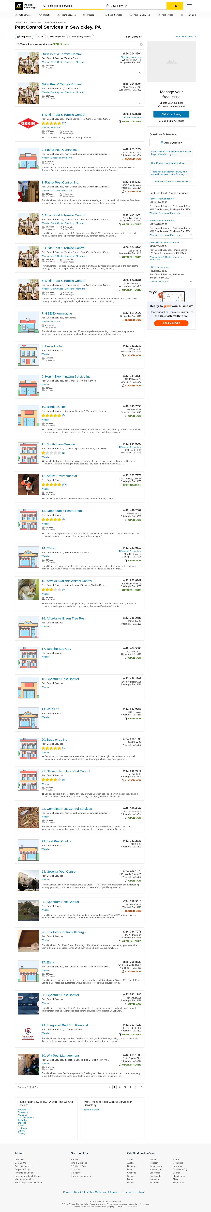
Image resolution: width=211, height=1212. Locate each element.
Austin (130, 1163)
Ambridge (22, 1120)
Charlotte (131, 1173)
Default (136, 36)
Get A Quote (57, 62)
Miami (176, 1159)
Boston (130, 1169)
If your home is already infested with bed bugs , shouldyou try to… (171, 153)
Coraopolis (23, 1112)
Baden (21, 1125)
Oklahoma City (180, 1169)
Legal (141, 1192)
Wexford (22, 1109)
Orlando (176, 1173)
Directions (70, 62)
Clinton (21, 1131)
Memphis (154, 1182)
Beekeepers (70, 317)
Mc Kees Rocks (26, 1117)
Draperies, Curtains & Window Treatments (85, 411)
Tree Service (102, 448)
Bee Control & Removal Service (80, 381)
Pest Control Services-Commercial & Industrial (104, 119)
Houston (154, 1163)
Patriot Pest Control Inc (162, 198)
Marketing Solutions (24, 1179)
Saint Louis (178, 1182)
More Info (80, 62)
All (42, 37)
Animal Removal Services (77, 552)
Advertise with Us (23, 1166)
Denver (130, 1182)
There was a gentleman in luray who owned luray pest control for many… (169, 173)
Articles (75, 1159)
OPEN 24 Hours (61, 44)
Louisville (154, 1179)
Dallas (130, 1179)
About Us (19, 1159)
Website (45, 62)
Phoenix (177, 1179)
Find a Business (79, 1163)
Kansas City (156, 1169)
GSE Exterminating (159, 267)
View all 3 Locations (131, 551)
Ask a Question (173, 142)
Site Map (75, 1169)
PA (25, 22)
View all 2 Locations (131, 447)
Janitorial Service (73, 1029)
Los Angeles (156, 1176)
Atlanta (130, 1159)
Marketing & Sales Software (28, 1182)
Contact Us (20, 1163)
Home (18, 22)
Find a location (134, 117)
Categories (76, 1173)
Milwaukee (178, 1163)
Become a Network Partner (28, 1176)
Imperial (22, 1123)
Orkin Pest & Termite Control (62, 54)
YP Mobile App (78, 1166)
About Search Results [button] (186, 37)
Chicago (131, 1176)
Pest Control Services (52, 58)
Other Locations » (132, 57)
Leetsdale (23, 1128)
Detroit (153, 1159)
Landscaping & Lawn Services (79, 448)
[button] (189, 5)
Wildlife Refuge (98, 585)
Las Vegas (155, 1173)
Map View (26, 37)
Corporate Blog (22, 1169)
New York (177, 1166)
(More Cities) (148, 1153)
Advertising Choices (25, 1173)
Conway (22, 1133)
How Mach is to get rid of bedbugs (168, 163)
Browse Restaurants (81, 1176)
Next (141, 1087)
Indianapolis (156, 1166)
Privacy (67, 1192)
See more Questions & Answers (171, 181)
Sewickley (36, 22)
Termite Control (71, 58)
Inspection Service (73, 1060)
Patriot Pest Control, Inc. (162, 220)
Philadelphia (179, 1176)
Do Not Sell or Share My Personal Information (96, 1192)
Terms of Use (129, 1192)
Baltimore (132, 1166)
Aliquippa (22, 1115)
